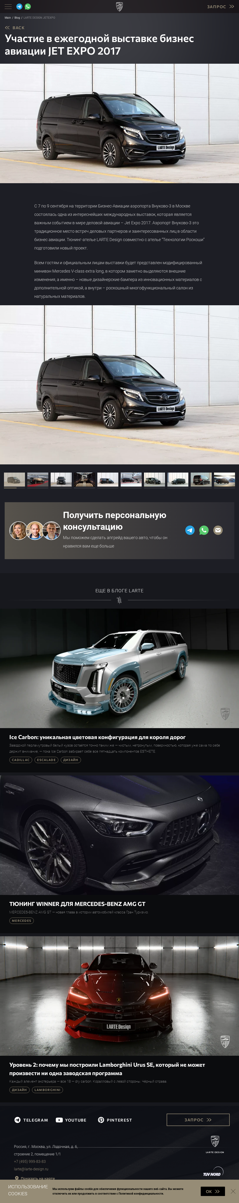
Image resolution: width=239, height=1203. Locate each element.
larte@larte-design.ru (31, 1169)
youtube (76, 1120)
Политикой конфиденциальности (141, 1193)
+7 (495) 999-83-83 (30, 1161)
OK (209, 1191)
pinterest (119, 1120)
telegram (35, 1120)
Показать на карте (38, 1178)
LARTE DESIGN (215, 1152)
